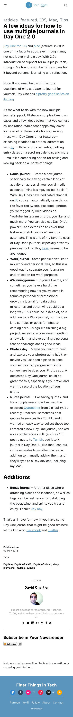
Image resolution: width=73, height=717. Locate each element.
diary (56, 564)
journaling (9, 567)
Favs (45, 248)
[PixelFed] (40, 692)
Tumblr (38, 439)
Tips (64, 20)
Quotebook (32, 407)
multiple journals (26, 567)
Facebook (33, 530)
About (46, 702)
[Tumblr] (20, 692)
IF (12, 147)
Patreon (15, 702)
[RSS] (59, 692)
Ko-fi (26, 702)
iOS (43, 20)
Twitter (53, 530)
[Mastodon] (12, 692)
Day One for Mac (42, 564)
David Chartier (36, 587)
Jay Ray (36, 509)
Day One (7, 564)
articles (10, 20)
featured (29, 20)
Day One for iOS (22, 564)
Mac (53, 20)
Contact (58, 702)
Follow (35, 702)
